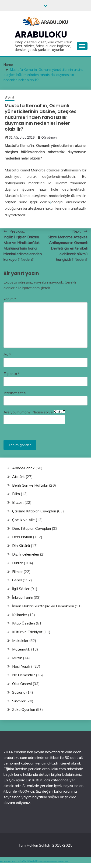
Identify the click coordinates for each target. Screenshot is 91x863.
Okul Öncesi (22, 683)
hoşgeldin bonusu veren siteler (48, 861)
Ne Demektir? (23, 675)
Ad (7, 354)
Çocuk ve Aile (23, 519)
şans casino (59, 861)
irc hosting (19, 861)
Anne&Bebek (23, 468)
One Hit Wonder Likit (30, 861)
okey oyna (3, 861)
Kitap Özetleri (23, 623)
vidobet (61, 861)
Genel (17, 580)
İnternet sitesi (15, 392)
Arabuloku (41, 34)
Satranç (18, 692)
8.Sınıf (9, 97)
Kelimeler (19, 614)
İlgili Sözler (20, 588)
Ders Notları (22, 536)
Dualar (17, 562)
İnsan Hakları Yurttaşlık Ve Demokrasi (43, 606)
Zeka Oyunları (23, 709)
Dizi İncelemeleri (25, 554)
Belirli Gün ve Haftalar (30, 485)
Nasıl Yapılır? (22, 666)
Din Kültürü (21, 545)
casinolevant (53, 861)
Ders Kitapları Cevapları (31, 528)
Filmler (17, 571)
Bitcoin (18, 502)
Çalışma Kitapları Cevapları (34, 511)
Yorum (10, 299)
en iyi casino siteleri (40, 861)
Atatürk (18, 476)
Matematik (21, 649)
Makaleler (20, 640)
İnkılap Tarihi (22, 597)
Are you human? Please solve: (29, 412)
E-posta (12, 373)
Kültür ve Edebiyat (27, 631)
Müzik (17, 657)
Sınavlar (18, 701)
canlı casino (44, 861)
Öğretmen (49, 137)
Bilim (16, 493)
